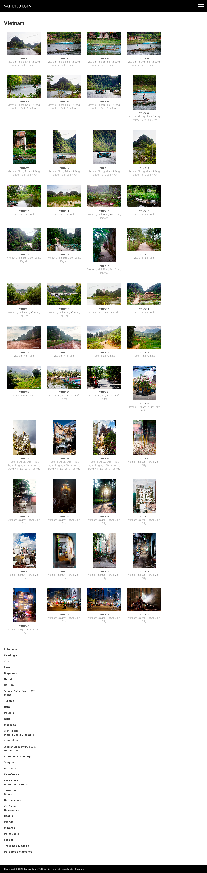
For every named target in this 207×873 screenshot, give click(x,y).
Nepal (8, 679)
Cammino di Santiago (17, 756)
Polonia (9, 712)
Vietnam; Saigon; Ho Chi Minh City (144, 462)
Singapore (10, 673)
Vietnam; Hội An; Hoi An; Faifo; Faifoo (64, 395)
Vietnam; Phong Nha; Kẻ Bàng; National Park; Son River (24, 62)
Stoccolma (11, 740)
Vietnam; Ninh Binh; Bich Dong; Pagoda (104, 214)
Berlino (9, 685)
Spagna (9, 762)
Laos (7, 667)
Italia (7, 718)
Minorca (9, 827)
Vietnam (9, 661)
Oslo (7, 706)
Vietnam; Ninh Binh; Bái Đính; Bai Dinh (24, 312)
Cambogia (10, 655)
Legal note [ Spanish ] (73, 869)
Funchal (9, 839)
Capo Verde (11, 774)
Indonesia (10, 649)
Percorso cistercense (18, 851)
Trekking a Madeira (16, 845)
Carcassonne (12, 800)
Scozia (8, 815)
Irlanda (8, 822)
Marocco (10, 724)
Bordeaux (10, 768)
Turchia (9, 700)
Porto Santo (11, 833)
